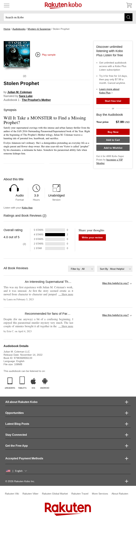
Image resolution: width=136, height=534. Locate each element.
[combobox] (81, 269)
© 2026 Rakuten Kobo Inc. (20, 481)
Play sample (49, 54)
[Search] (128, 17)
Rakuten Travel (79, 493)
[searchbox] (68, 17)
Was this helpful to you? (115, 283)
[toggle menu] (7, 5)
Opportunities (14, 412)
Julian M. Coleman (19, 92)
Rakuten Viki (12, 493)
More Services (100, 493)
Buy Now (113, 132)
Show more (65, 294)
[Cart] (128, 5)
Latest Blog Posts (17, 423)
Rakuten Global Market (55, 493)
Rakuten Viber (30, 493)
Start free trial (113, 100)
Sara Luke (26, 96)
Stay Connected (16, 434)
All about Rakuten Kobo (21, 401)
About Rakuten (120, 493)
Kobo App (27, 207)
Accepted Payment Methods (24, 458)
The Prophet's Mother (36, 99)
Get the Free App (16, 445)
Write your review (92, 237)
